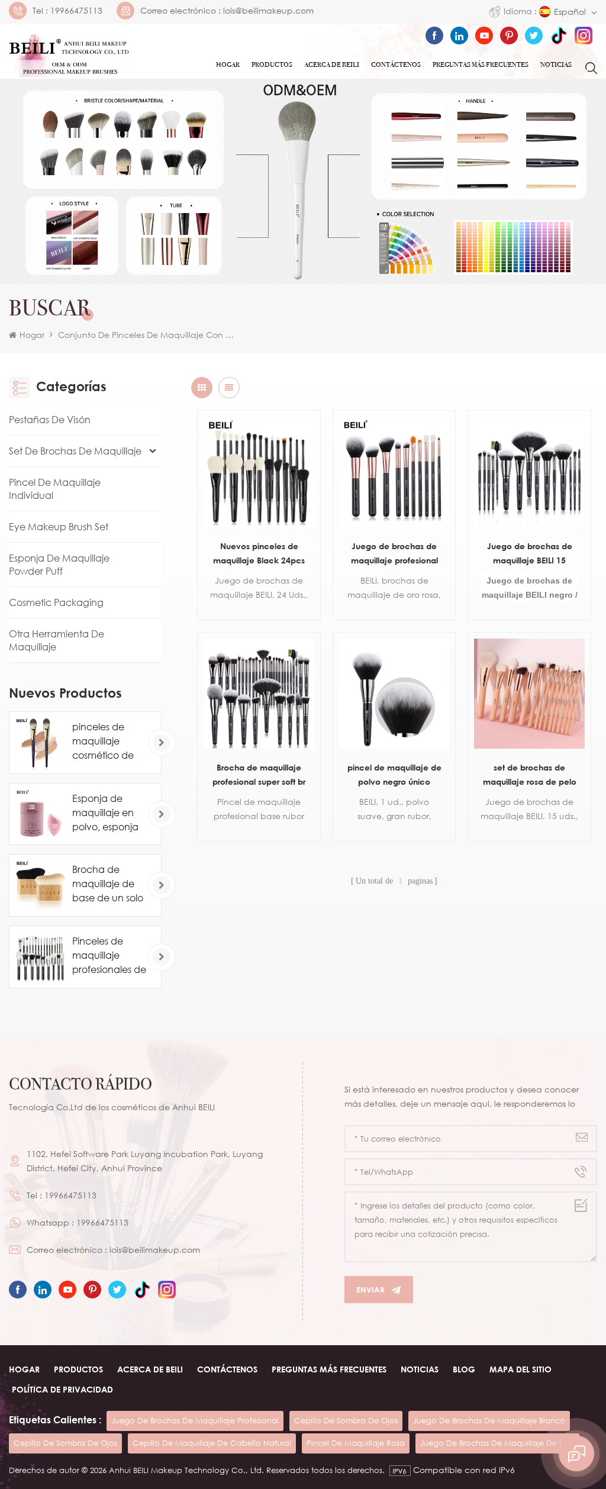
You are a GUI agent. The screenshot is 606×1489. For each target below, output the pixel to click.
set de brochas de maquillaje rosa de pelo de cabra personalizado (529, 775)
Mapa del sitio (520, 1369)
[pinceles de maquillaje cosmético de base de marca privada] (40, 743)
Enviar (370, 1289)
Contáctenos (396, 64)
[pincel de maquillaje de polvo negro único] (394, 694)
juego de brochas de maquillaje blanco (489, 1420)
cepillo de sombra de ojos (346, 1420)
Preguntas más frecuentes (480, 64)
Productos (272, 64)
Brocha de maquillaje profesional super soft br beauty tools (258, 775)
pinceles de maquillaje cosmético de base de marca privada (107, 741)
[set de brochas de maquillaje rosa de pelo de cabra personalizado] (529, 694)
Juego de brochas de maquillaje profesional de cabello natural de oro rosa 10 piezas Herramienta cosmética (394, 554)
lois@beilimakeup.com (268, 10)
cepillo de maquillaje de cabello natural (212, 1443)
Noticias (556, 64)
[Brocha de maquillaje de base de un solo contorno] (40, 885)
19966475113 (76, 10)
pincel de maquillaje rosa (356, 1443)
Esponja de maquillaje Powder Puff (59, 564)
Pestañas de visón (50, 420)
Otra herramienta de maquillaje (56, 640)
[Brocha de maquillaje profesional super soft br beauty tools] (259, 694)
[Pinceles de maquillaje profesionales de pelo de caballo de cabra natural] (40, 957)
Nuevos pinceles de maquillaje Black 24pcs (259, 553)
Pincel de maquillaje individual (55, 488)
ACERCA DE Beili (331, 64)
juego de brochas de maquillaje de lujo (497, 1443)
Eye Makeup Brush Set (58, 527)
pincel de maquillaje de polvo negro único (394, 774)
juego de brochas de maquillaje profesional (195, 1420)
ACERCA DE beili (150, 1369)
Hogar (228, 64)
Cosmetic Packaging (56, 602)
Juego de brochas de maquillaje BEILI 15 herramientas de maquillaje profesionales (530, 554)
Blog (464, 1369)
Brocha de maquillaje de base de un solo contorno (107, 884)
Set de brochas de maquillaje (75, 451)
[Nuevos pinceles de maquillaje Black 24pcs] (259, 472)
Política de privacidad (62, 1389)
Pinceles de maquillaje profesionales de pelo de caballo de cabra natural (109, 955)
